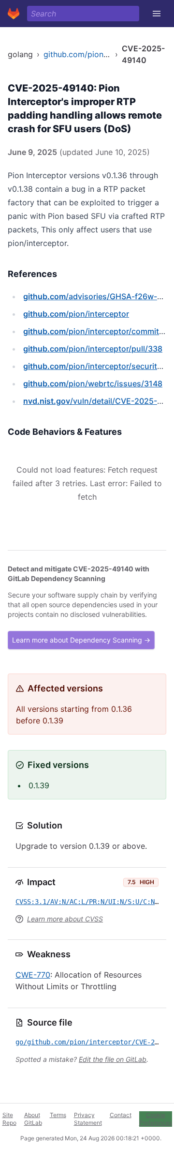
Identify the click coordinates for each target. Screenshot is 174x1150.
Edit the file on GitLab (112, 1059)
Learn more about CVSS (65, 919)
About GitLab (33, 1118)
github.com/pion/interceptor (95, 54)
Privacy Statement (88, 1118)
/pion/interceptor (76, 314)
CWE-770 (32, 975)
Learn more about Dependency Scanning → (81, 640)
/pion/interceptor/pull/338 (92, 348)
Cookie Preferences (155, 1118)
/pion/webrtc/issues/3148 (92, 383)
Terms (58, 1115)
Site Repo (9, 1118)
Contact (120, 1115)
